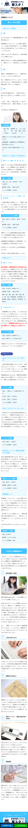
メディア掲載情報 (8, 815)
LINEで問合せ (20, 825)
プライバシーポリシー (16, 813)
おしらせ (8, 813)
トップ (3, 813)
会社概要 (24, 813)
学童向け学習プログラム (18, 815)
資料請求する (7, 825)
